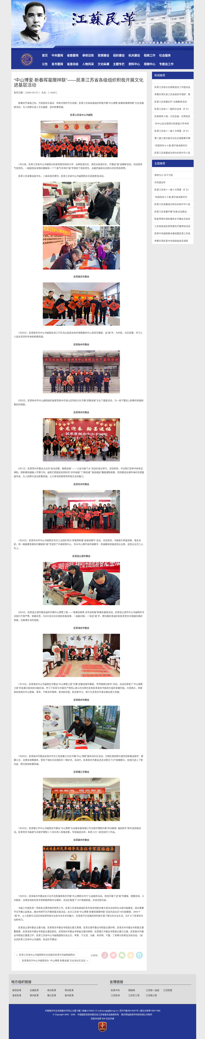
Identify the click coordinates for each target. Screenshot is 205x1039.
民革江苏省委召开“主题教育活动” (170, 101)
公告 (45, 64)
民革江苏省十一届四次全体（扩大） (172, 108)
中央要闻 (57, 55)
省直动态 (72, 64)
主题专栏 (119, 64)
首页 (45, 55)
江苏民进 (115, 995)
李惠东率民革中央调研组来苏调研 (171, 240)
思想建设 (103, 55)
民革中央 (115, 990)
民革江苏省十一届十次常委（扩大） (172, 130)
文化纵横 (103, 64)
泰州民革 (69, 995)
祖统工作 (149, 55)
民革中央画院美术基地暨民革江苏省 (172, 233)
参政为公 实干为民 (163, 174)
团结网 (131, 990)
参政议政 (88, 55)
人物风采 (88, 64)
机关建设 (134, 55)
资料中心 (134, 64)
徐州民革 (51, 990)
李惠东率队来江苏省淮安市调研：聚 (172, 94)
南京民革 (16, 990)
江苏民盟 (167, 990)
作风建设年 (160, 182)
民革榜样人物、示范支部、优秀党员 (172, 116)
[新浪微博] (113, 955)
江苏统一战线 (152, 990)
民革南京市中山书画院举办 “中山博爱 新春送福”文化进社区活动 (55, 960)
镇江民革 (51, 995)
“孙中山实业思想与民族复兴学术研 (171, 123)
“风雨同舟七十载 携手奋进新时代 (170, 145)
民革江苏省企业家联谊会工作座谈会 (172, 87)
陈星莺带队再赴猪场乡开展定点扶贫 (172, 218)
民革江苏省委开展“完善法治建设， (171, 211)
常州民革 (69, 990)
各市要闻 (57, 64)
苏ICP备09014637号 (129, 1010)
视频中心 (149, 64)
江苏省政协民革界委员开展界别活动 (172, 226)
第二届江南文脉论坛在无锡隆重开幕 (172, 138)
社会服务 (165, 55)
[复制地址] (139, 955)
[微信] (122, 955)
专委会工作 (166, 64)
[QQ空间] (130, 955)
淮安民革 (16, 995)
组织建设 (119, 55)
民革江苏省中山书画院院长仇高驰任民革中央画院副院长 (45, 954)
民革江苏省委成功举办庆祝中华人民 (172, 152)
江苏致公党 (151, 995)
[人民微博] (104, 955)
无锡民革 (34, 990)
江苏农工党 (133, 995)
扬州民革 (34, 995)
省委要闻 (72, 55)
